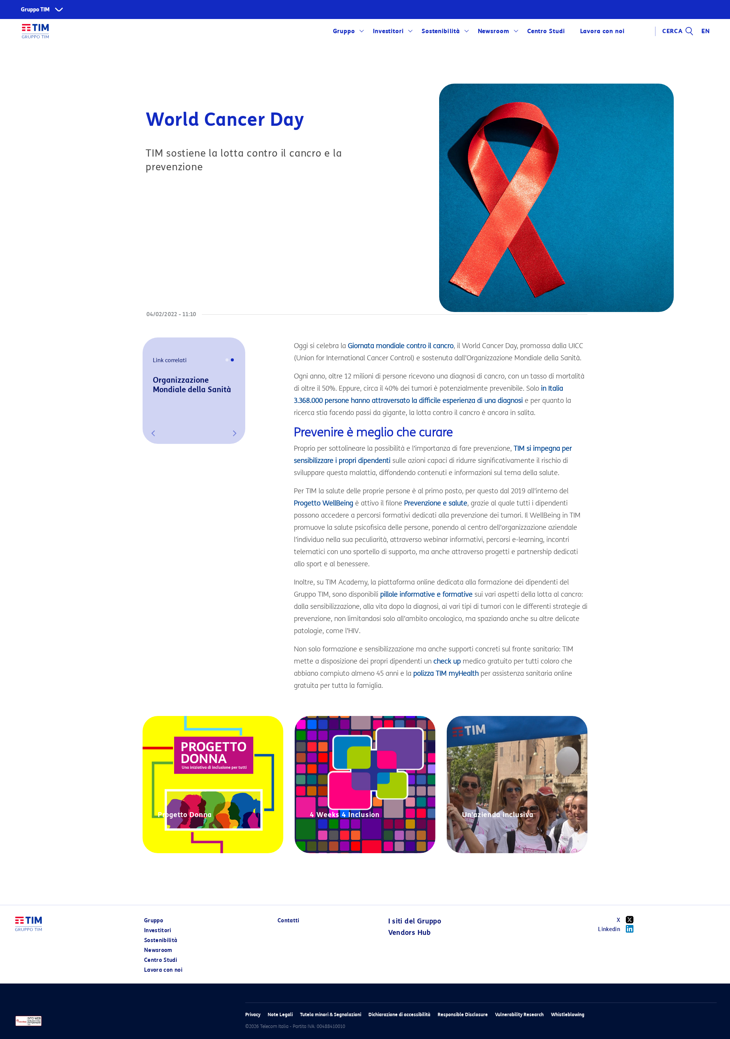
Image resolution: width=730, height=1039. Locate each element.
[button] (153, 433)
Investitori (388, 31)
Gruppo (344, 31)
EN (705, 31)
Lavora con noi (163, 970)
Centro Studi (160, 960)
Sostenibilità (441, 31)
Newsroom (494, 31)
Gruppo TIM (35, 9)
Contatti (289, 920)
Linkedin (609, 929)
